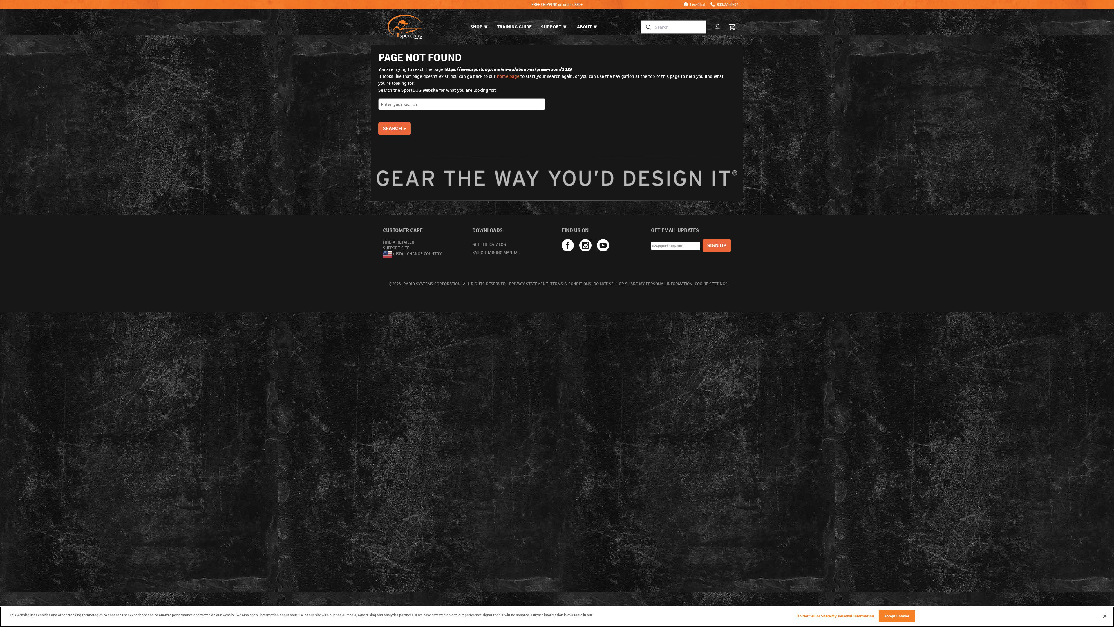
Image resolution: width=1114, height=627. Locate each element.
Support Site (396, 248)
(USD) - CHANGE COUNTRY (417, 254)
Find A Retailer (398, 242)
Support (551, 27)
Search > (394, 128)
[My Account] (718, 27)
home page (508, 76)
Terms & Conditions (570, 284)
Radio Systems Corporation (432, 284)
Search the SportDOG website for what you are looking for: (437, 90)
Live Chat (697, 4)
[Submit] (648, 27)
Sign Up (716, 245)
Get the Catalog (489, 244)
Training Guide (514, 27)
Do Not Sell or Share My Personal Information (643, 284)
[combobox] (673, 27)
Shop (476, 27)
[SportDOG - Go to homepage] (405, 27)
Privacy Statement (528, 284)
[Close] (1104, 616)
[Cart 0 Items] (732, 27)
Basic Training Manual (496, 252)
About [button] (584, 27)
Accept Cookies (897, 616)
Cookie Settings (711, 284)
